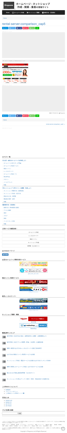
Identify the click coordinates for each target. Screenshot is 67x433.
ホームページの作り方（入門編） (13, 163)
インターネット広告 (9, 221)
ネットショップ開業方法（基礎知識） (14, 191)
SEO (5, 213)
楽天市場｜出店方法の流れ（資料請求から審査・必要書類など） (27, 336)
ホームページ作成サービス (11, 166)
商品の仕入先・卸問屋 (10, 196)
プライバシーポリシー (12, 391)
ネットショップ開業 (33, 12)
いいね (19, 28)
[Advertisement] (33, 45)
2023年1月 (9, 402)
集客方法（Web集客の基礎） (12, 207)
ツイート (12, 28)
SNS (5, 218)
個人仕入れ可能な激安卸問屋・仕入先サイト (21, 373)
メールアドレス (8, 182)
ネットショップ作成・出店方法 (12, 193)
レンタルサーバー (9, 171)
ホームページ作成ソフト (10, 174)
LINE (37, 28)
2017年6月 (9, 406)
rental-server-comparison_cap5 (23, 23)
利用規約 (8, 390)
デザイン (6, 179)
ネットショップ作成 (33, 242)
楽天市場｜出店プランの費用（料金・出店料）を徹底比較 (25, 342)
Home (8, 12)
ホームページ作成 (19, 12)
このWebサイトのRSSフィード (14, 393)
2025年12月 (9, 400)
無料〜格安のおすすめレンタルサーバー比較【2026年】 (24, 348)
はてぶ (5, 28)
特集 (5, 185)
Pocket (26, 28)
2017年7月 (9, 404)
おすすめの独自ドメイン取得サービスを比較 (21, 354)
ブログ (5, 215)
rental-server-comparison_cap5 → (55, 124)
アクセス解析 (7, 210)
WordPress (7, 176)
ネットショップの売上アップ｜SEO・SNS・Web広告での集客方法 (28, 379)
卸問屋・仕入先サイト (33, 246)
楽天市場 (5, 254)
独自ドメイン (7, 168)
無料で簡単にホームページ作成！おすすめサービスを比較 (25, 367)
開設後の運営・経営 (9, 199)
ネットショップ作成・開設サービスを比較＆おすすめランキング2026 (29, 360)
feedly (32, 28)
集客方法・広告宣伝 (49, 12)
